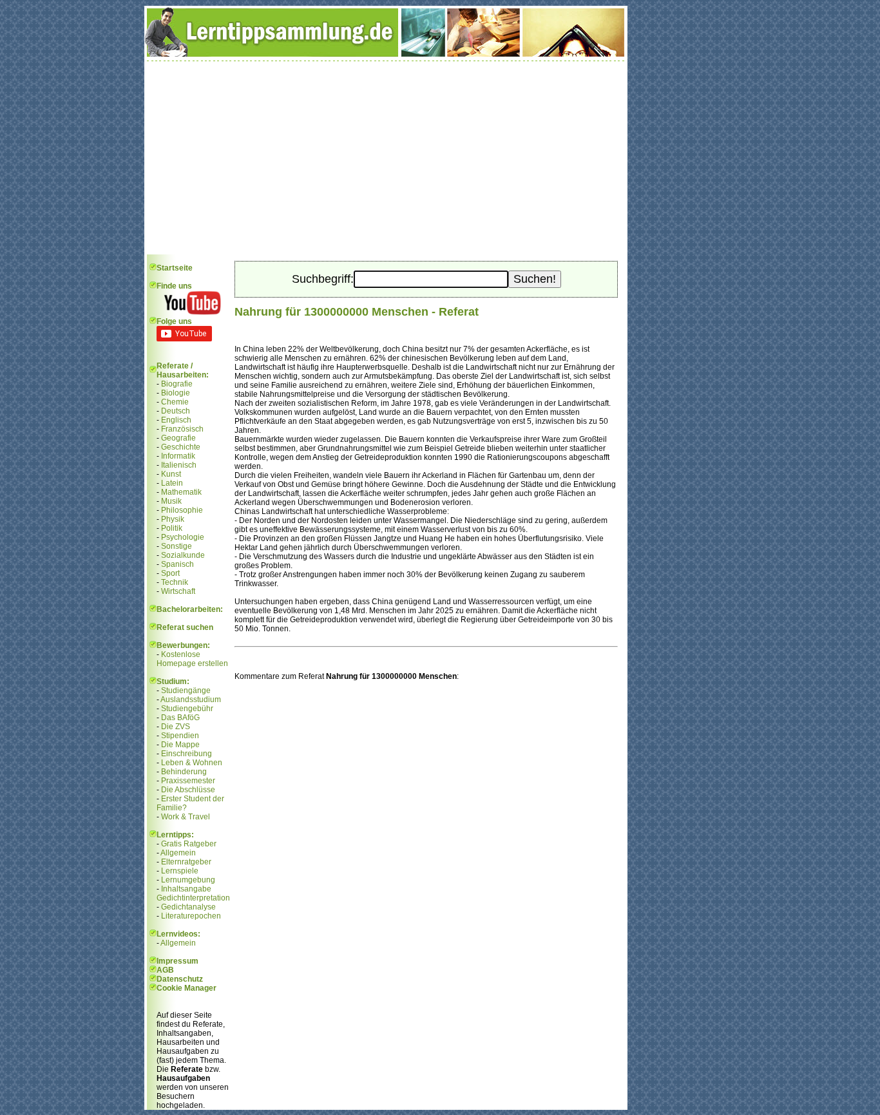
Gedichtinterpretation (193, 897)
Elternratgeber (186, 861)
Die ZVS (175, 726)
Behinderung (184, 771)
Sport (170, 573)
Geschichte (180, 447)
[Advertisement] (385, 158)
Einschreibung (186, 753)
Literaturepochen (191, 915)
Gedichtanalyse (188, 906)
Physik (172, 519)
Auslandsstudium (190, 699)
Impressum (177, 961)
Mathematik (181, 492)
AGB (165, 970)
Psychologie (182, 537)
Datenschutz (180, 979)
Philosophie (182, 510)
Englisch (176, 419)
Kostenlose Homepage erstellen (192, 659)
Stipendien (180, 735)
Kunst (171, 474)
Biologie (175, 392)
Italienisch (178, 465)
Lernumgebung (188, 879)
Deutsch (175, 410)
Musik (171, 501)
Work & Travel (185, 816)
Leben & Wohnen (191, 762)
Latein (172, 483)
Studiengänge (186, 690)
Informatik (178, 456)
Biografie (177, 383)
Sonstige (176, 546)
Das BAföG (180, 717)
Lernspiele (179, 870)
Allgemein (178, 852)
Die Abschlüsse (188, 789)
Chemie (175, 401)
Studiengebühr (187, 708)
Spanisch (177, 564)
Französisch (182, 429)
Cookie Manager (186, 988)
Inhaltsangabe (186, 888)
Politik (171, 528)
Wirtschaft (178, 591)
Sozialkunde (183, 555)
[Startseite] (385, 54)
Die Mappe (180, 744)
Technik (174, 582)
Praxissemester (188, 780)
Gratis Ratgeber (188, 843)
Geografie (178, 438)
